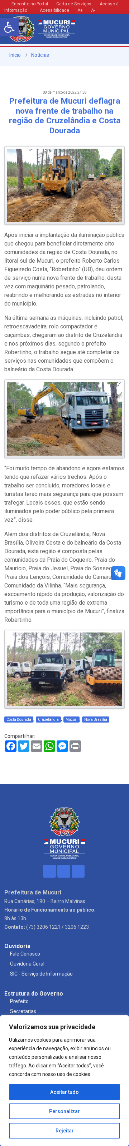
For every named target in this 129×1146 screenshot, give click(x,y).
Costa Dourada (18, 719)
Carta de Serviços (73, 3)
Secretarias (23, 1011)
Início (14, 55)
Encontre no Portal (29, 3)
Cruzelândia (48, 719)
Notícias (40, 55)
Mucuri (71, 719)
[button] (9, 27)
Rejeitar (65, 1130)
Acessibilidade (54, 10)
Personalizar (64, 1111)
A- (93, 10)
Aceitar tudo (64, 1092)
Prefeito (19, 1001)
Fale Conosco (25, 953)
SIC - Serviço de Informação (41, 973)
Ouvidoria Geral (27, 963)
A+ (80, 10)
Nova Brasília (95, 719)
